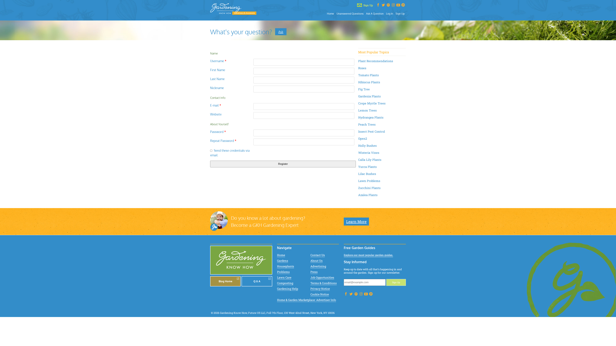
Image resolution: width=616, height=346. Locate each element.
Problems (283, 272)
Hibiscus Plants (369, 82)
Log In (389, 13)
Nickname (217, 88)
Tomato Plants (368, 75)
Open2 (362, 138)
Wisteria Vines (368, 153)
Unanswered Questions (350, 13)
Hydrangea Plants (370, 117)
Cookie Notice (319, 294)
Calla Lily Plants (369, 160)
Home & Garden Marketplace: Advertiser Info (306, 300)
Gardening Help (287, 289)
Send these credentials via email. (230, 152)
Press (314, 272)
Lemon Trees (367, 110)
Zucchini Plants (369, 188)
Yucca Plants (367, 167)
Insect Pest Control (371, 131)
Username (218, 61)
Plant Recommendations (375, 61)
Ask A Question (375, 13)
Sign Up (400, 13)
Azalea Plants (367, 195)
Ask (280, 32)
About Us (316, 261)
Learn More (356, 221)
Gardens (282, 261)
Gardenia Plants (369, 96)
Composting (285, 283)
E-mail (215, 105)
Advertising (318, 266)
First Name (217, 70)
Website (216, 114)
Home (330, 13)
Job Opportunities (322, 277)
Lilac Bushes (367, 174)
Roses (362, 68)
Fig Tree (364, 89)
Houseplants (285, 266)
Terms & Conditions (323, 283)
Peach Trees (367, 124)
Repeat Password (223, 141)
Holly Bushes (367, 146)
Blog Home (225, 281)
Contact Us (317, 255)
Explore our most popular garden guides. (368, 255)
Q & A (256, 281)
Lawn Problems (369, 181)
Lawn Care (284, 277)
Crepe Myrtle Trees (371, 103)
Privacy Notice (320, 289)
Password (218, 132)
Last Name (217, 79)
